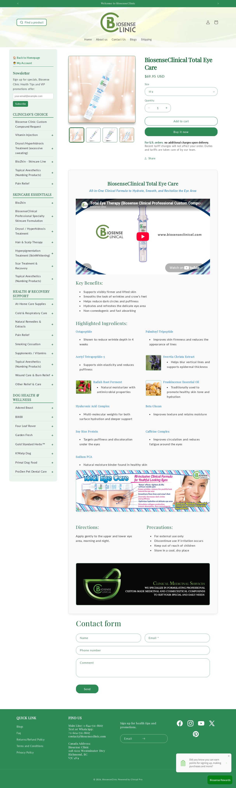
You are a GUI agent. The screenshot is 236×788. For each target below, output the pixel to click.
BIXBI (19, 416)
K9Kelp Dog (23, 453)
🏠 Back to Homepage (26, 57)
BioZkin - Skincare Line (30, 161)
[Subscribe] (143, 738)
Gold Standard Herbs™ (30, 444)
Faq (19, 733)
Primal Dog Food (26, 462)
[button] (32, 22)
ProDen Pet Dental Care (31, 471)
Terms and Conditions (30, 746)
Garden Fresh (23, 435)
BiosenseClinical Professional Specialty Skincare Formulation (29, 216)
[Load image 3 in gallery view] (110, 135)
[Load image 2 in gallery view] (93, 135)
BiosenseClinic (109, 779)
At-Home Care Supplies (30, 303)
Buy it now (181, 132)
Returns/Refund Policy (31, 739)
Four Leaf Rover (25, 426)
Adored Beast (24, 407)
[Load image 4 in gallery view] (126, 135)
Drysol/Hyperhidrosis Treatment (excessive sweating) (29, 148)
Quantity (150, 100)
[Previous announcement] (18, 3)
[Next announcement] (218, 3)
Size (147, 84)
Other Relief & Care (28, 384)
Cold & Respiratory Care (31, 313)
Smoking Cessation (27, 344)
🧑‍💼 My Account (22, 63)
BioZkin (20, 202)
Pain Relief (22, 183)
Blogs (20, 726)
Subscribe (20, 103)
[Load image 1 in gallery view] (76, 135)
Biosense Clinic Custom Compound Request (31, 124)
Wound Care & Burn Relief (32, 375)
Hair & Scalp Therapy (29, 242)
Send (87, 689)
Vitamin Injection (26, 134)
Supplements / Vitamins (30, 353)
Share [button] (151, 158)
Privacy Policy (25, 752)
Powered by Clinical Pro (130, 779)
